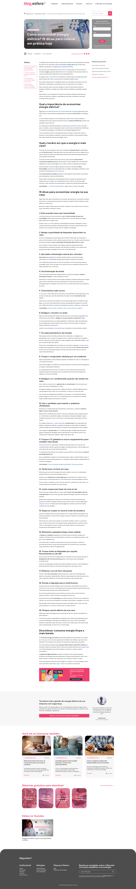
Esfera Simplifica (41, 870)
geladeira (53, 542)
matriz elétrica (62, 70)
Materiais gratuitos (67, 4)
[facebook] (84, 54)
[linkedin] (86, 54)
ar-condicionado (57, 423)
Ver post (26, 775)
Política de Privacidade (60, 870)
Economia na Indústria (98, 65)
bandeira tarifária (76, 126)
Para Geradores (41, 871)
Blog (55, 868)
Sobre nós (89, 4)
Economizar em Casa (40, 13)
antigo (67, 370)
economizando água (59, 328)
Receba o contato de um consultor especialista (64, 715)
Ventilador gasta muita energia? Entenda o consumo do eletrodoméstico (66, 762)
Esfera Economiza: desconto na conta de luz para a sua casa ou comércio (34, 762)
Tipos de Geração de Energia (100, 68)
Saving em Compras (98, 74)
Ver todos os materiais (106, 785)
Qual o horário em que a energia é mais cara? (30, 74)
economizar (85, 600)
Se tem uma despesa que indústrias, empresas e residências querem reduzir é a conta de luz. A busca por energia (99, 768)
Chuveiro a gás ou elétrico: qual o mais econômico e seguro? (65, 308)
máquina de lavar (44, 504)
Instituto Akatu (84, 345)
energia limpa (85, 647)
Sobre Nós (22, 870)
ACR (79, 130)
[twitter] (88, 54)
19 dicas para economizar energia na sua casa (30, 80)
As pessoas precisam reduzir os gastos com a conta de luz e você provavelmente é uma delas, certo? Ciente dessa (36, 770)
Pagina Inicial (29, 13)
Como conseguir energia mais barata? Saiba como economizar (98, 762)
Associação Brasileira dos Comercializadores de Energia (61, 111)
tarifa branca (50, 588)
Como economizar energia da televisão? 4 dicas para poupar (65, 464)
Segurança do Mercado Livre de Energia (101, 71)
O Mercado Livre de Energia (103, 4)
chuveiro (42, 294)
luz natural (51, 223)
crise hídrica (53, 77)
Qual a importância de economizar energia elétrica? (30, 68)
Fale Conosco (23, 875)
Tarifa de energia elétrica (57, 186)
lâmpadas (62, 249)
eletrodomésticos (46, 445)
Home (21, 868)
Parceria (22, 871)
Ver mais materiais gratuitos (99, 77)
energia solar (46, 640)
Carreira (22, 873)
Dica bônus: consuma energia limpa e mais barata (30, 86)
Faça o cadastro (61, 663)
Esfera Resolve (41, 868)
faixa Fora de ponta (58, 171)
